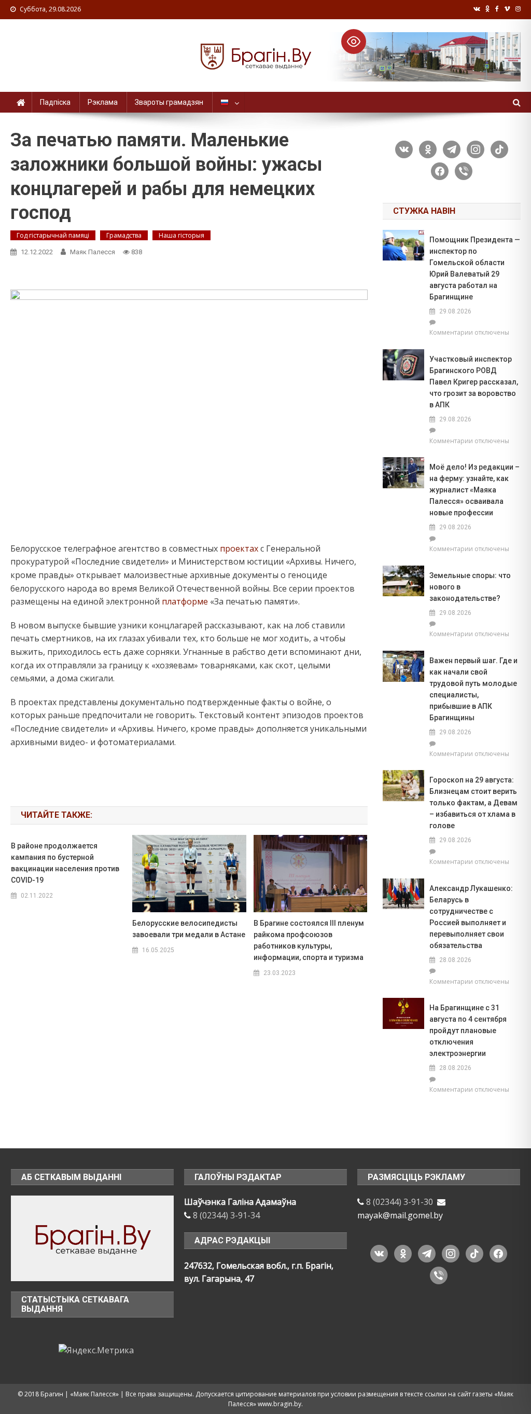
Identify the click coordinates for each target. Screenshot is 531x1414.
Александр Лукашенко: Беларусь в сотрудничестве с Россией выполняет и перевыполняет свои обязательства (471, 917)
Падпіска (55, 102)
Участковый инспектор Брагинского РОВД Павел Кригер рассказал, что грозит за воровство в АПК (473, 382)
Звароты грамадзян (169, 102)
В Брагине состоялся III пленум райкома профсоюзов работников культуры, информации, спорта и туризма (309, 940)
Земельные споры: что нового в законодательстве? (470, 586)
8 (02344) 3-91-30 (399, 1201)
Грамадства (124, 235)
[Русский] (228, 102)
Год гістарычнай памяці (53, 235)
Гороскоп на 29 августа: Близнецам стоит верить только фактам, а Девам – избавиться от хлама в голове (473, 803)
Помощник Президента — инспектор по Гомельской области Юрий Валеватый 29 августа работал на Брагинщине (474, 268)
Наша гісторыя (181, 235)
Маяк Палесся (92, 252)
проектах (239, 548)
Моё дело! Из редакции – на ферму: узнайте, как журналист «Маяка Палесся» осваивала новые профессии (474, 490)
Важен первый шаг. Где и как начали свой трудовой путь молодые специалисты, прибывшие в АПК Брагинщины (473, 689)
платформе (185, 601)
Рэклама (103, 102)
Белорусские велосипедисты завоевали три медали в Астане (188, 929)
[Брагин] (92, 1237)
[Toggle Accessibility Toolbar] (353, 41)
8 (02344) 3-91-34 (226, 1215)
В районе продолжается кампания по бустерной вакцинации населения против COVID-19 (65, 863)
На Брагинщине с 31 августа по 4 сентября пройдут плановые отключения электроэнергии (468, 1031)
